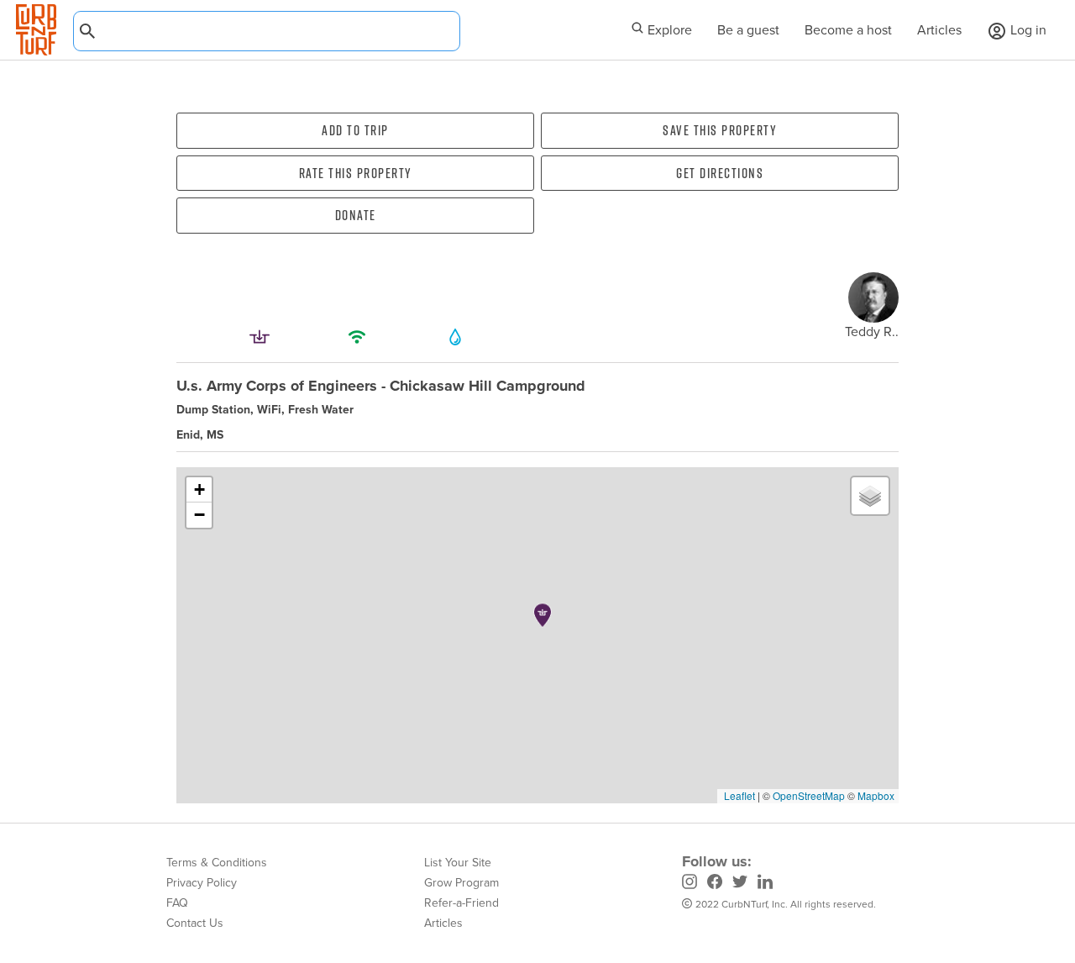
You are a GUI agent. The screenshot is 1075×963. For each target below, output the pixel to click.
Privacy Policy (201, 883)
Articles (939, 29)
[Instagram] (689, 884)
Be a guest (748, 29)
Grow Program (461, 883)
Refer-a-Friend (461, 903)
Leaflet (738, 795)
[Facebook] (714, 884)
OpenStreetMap (809, 795)
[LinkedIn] (765, 884)
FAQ (177, 903)
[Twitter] (739, 884)
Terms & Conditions (216, 862)
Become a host (848, 29)
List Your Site (457, 862)
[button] (542, 615)
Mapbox (875, 795)
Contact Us (194, 923)
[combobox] (266, 31)
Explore (668, 29)
